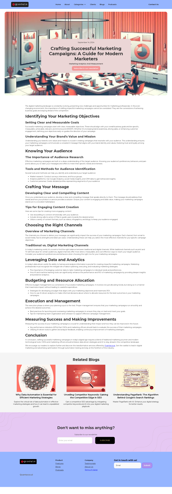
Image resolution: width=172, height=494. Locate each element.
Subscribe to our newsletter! (86, 68)
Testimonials (90, 463)
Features (59, 463)
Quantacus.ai (110, 346)
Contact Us (153, 4)
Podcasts (112, 4)
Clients (93, 4)
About (67, 4)
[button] (80, 4)
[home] (29, 4)
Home (58, 4)
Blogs (102, 4)
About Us (89, 467)
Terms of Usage (91, 470)
